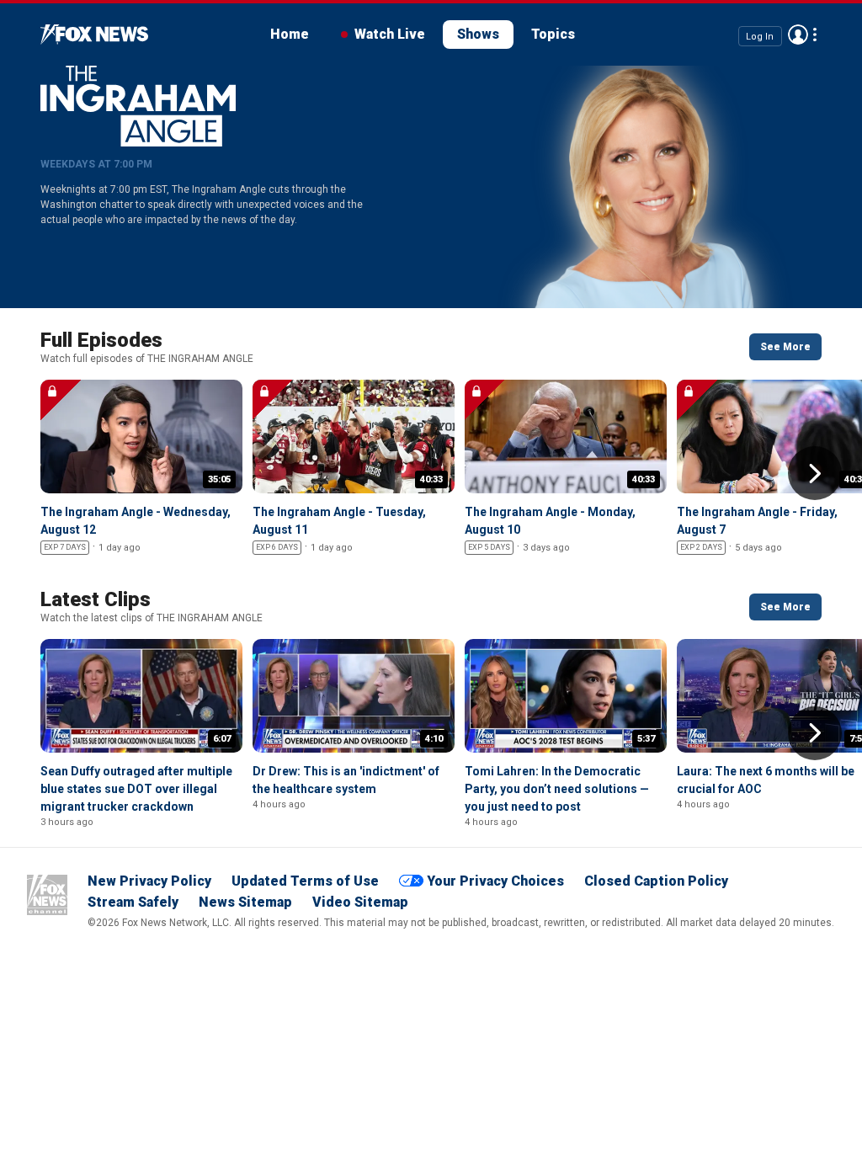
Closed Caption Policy (656, 881)
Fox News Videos (94, 34)
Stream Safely (133, 902)
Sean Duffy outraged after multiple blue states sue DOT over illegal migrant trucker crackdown (136, 788)
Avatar (798, 34)
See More (785, 347)
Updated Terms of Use (305, 881)
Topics (553, 34)
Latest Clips (95, 599)
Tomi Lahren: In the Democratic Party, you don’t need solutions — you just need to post (557, 788)
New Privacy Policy (149, 881)
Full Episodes (101, 340)
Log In (760, 35)
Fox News (47, 895)
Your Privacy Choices (495, 881)
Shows (478, 34)
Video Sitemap (360, 902)
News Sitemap (245, 902)
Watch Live (389, 34)
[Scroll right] (815, 473)
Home (289, 34)
